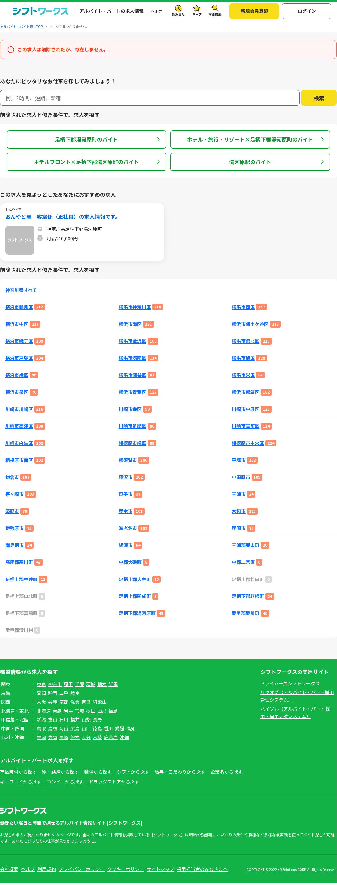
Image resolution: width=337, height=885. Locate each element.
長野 (97, 719)
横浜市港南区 (132, 358)
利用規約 (46, 869)
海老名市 (128, 528)
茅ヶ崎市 (14, 494)
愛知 (41, 693)
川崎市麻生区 (19, 443)
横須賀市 (128, 460)
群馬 (113, 684)
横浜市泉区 (16, 392)
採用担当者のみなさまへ (202, 869)
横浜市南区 (130, 324)
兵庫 (52, 701)
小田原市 (241, 477)
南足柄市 (14, 545)
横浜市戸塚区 (19, 358)
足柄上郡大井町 (135, 579)
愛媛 (119, 728)
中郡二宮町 (243, 562)
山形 (102, 710)
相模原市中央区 (248, 443)
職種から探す (98, 771)
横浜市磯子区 (19, 341)
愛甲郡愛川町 (245, 613)
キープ (197, 14)
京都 (63, 701)
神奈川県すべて (21, 290)
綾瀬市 (125, 545)
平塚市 (239, 460)
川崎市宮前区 (245, 426)
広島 (75, 728)
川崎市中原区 (245, 409)
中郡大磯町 (130, 562)
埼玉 (68, 684)
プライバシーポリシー (82, 869)
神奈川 (55, 684)
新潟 (41, 719)
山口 (86, 728)
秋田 (90, 710)
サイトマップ (160, 869)
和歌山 (100, 701)
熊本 (75, 737)
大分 (86, 737)
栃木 (102, 684)
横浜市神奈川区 (135, 307)
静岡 (52, 693)
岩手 (68, 710)
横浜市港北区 (245, 341)
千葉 (79, 684)
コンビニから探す (65, 781)
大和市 (239, 511)
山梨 (86, 719)
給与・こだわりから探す (180, 771)
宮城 (79, 710)
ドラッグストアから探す (114, 781)
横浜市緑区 (16, 375)
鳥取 (41, 728)
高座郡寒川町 (19, 562)
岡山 (63, 728)
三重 (63, 693)
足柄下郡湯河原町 (137, 613)
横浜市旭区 (243, 358)
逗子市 (125, 494)
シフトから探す (133, 771)
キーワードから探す (20, 781)
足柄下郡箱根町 (248, 596)
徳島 (97, 728)
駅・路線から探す (60, 771)
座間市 (239, 528)
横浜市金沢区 (132, 341)
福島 (113, 710)
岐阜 (75, 693)
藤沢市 (125, 477)
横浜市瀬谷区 (132, 375)
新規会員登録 (254, 11)
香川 (108, 728)
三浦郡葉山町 (245, 545)
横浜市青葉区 (132, 392)
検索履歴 (215, 14)
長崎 (63, 737)
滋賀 (75, 701)
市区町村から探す (18, 771)
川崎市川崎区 (19, 409)
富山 (52, 719)
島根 (52, 728)
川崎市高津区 (19, 426)
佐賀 (52, 737)
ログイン (307, 11)
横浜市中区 (16, 324)
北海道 (44, 710)
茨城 (90, 684)
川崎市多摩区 (132, 426)
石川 (63, 719)
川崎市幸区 (130, 409)
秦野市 (12, 511)
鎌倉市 (12, 477)
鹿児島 (111, 737)
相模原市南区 (19, 460)
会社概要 (9, 869)
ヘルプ (156, 11)
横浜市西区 (243, 307)
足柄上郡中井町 (21, 579)
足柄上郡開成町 (135, 596)
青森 (57, 710)
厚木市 (125, 511)
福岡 (41, 737)
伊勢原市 (14, 528)
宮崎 (97, 737)
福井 (75, 719)
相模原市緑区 (132, 443)
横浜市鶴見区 (19, 307)
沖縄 (124, 737)
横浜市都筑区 (245, 392)
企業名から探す (226, 771)
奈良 (86, 701)
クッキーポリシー (125, 869)
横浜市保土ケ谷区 (250, 324)
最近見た (178, 14)
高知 (130, 728)
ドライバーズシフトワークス (290, 683)
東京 (41, 684)
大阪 (41, 701)
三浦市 (239, 494)
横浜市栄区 (243, 375)
